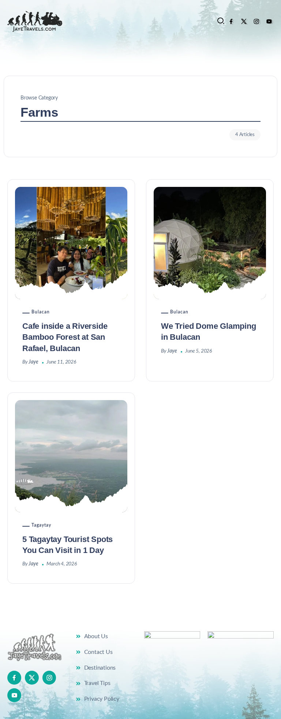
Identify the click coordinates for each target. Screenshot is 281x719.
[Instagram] (256, 21)
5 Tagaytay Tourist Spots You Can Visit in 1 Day (67, 545)
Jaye (33, 362)
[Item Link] (71, 243)
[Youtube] (269, 21)
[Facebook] (231, 21)
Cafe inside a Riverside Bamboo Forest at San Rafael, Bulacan (64, 337)
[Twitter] (243, 21)
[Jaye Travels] (34, 21)
